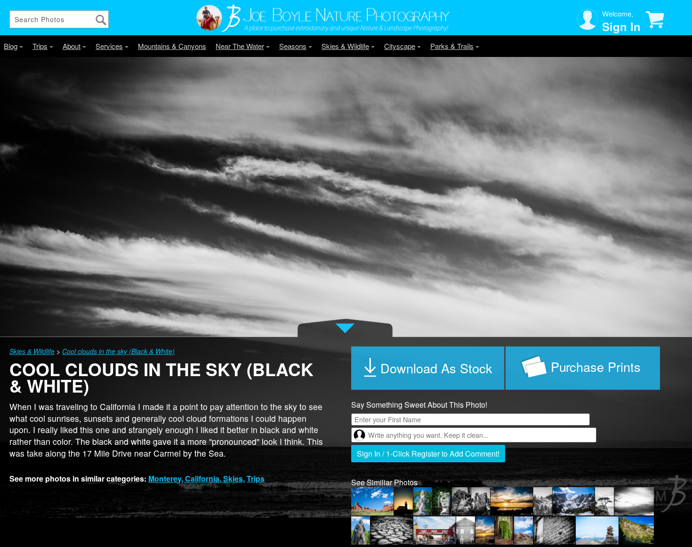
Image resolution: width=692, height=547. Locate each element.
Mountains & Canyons (172, 46)
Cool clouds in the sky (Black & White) (118, 351)
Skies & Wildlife (345, 46)
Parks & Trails (452, 46)
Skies (233, 478)
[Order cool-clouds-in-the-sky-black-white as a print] (583, 368)
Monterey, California (183, 478)
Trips (40, 46)
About (71, 46)
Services (109, 46)
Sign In (621, 26)
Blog (10, 46)
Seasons (292, 46)
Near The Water (240, 46)
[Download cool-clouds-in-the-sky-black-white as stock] (428, 368)
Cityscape (399, 46)
